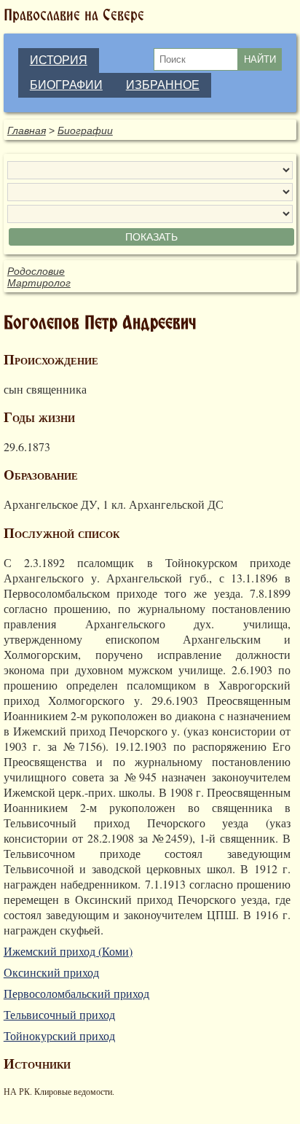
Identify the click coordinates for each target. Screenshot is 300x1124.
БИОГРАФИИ (66, 85)
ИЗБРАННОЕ (163, 85)
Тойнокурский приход (59, 1035)
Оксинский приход (51, 972)
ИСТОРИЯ (58, 60)
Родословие (36, 271)
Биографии (85, 130)
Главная (26, 130)
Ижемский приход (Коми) (68, 951)
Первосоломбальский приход (76, 993)
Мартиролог (39, 283)
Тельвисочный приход (59, 1014)
